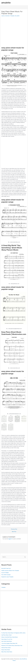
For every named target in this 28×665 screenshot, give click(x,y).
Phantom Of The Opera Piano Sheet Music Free (11, 645)
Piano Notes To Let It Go (6, 639)
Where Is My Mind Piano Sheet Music (9, 637)
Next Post (14, 531)
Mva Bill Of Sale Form (6, 568)
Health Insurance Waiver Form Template (10, 570)
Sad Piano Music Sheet (6, 635)
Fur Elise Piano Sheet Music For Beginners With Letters (13, 632)
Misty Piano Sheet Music (6, 651)
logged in (10, 538)
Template (12, 15)
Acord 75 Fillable (5, 572)
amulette (6, 2)
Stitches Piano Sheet (6, 647)
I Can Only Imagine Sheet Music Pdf (9, 643)
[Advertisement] (14, 32)
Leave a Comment (5, 15)
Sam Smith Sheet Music (6, 641)
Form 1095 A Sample (5, 574)
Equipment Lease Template (7, 576)
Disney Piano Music (5, 649)
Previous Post (14, 529)
